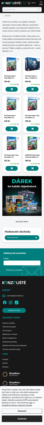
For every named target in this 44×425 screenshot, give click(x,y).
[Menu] (41, 3)
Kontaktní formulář (14, 310)
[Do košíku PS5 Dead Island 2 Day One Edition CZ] (32, 128)
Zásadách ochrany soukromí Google (17, 405)
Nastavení (22, 411)
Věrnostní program (9, 327)
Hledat (38, 9)
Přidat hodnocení (12, 237)
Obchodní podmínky (9, 342)
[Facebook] (4, 302)
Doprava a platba (8, 323)
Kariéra (5, 363)
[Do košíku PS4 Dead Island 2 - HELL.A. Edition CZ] (32, 89)
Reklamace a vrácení (9, 334)
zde (30, 403)
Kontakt (5, 359)
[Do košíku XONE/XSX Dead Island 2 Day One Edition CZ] (32, 168)
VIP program (7, 330)
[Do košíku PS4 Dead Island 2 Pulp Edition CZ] (12, 89)
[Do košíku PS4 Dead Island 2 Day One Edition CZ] (12, 168)
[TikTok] (16, 302)
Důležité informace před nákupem (14, 345)
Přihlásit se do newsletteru (14, 270)
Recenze (5, 367)
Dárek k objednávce (9, 338)
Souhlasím (22, 419)
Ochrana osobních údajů (11, 349)
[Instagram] (10, 302)
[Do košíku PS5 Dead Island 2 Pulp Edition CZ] (12, 128)
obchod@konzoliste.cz (15, 296)
